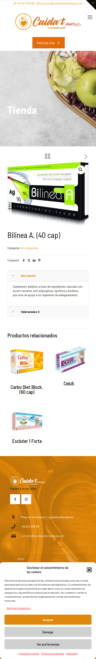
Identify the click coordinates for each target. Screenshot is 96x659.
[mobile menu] (90, 17)
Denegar (48, 632)
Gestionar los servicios (18, 607)
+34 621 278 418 (25, 3)
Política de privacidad (52, 653)
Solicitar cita (45, 43)
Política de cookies (29, 653)
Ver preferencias (48, 644)
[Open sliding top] (91, 5)
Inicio (20, 559)
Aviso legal (71, 653)
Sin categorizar (29, 248)
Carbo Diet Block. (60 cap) (27, 389)
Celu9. (69, 383)
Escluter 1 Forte (27, 441)
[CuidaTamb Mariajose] (48, 21)
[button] (89, 570)
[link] (28, 480)
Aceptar (48, 620)
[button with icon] (15, 499)
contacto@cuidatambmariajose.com (61, 3)
